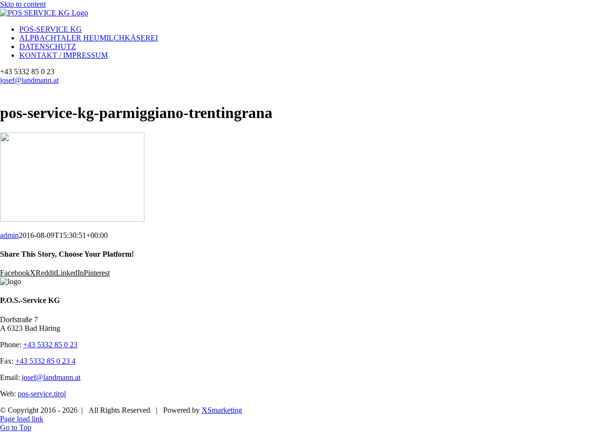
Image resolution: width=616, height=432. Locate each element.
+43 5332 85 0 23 (50, 344)
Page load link (21, 419)
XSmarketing (222, 410)
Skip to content (23, 4)
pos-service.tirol (42, 394)
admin (9, 235)
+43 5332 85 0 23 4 (45, 361)
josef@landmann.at (29, 80)
